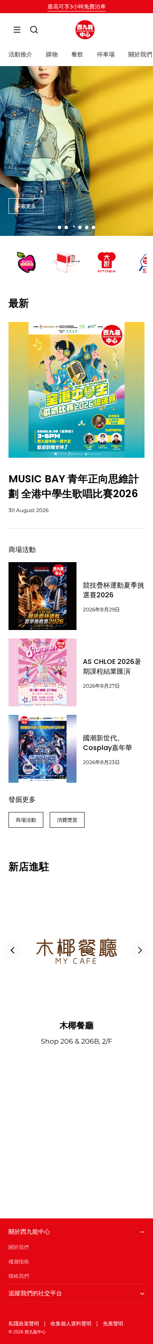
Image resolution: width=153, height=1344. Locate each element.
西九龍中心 (35, 1332)
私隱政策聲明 (23, 1323)
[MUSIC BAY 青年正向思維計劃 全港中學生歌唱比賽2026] (76, 390)
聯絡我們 (18, 1276)
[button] (17, 29)
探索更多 (26, 206)
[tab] (59, 227)
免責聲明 (113, 1323)
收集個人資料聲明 (71, 1323)
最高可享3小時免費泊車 (77, 6)
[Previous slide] (12, 950)
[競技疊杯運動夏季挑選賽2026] (42, 596)
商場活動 (26, 820)
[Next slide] (140, 950)
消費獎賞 (67, 820)
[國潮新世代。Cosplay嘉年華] (42, 749)
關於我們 (18, 1247)
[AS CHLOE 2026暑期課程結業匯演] (42, 672)
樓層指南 (18, 1261)
